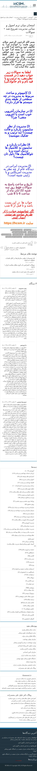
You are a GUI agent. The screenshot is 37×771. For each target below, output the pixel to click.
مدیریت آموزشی (29, 523)
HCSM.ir (7, 765)
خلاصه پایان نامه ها (29, 602)
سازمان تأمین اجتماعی (29, 652)
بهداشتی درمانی (29, 541)
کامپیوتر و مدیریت (6, 234)
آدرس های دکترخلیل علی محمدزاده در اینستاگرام (22, 717)
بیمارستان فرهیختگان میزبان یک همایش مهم (23, 703)
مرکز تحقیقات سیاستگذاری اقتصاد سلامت (22, 612)
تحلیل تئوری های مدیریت (27, 489)
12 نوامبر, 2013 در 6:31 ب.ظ (9, 401)
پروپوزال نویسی (29, 593)
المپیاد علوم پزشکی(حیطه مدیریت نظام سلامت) (20, 544)
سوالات (9, 35)
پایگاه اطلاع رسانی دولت (29, 636)
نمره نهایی (31, 584)
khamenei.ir (27, 675)
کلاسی (5, 35)
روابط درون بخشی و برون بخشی (25, 501)
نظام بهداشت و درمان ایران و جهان (24, 535)
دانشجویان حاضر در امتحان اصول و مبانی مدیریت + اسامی (14, 248)
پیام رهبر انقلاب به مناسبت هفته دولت (25, 681)
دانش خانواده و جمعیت (27, 495)
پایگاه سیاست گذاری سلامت (28, 649)
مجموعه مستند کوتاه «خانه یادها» (26, 683)
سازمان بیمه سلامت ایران (28, 655)
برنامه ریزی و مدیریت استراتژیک (25, 485)
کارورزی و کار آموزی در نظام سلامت (24, 520)
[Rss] (20, 768)
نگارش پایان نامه (29, 615)
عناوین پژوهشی (29, 609)
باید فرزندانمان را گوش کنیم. (26, 742)
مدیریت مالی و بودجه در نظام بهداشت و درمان (21, 532)
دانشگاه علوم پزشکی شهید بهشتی (26, 658)
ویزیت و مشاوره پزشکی (27, 497)
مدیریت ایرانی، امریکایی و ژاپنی (14, 236)
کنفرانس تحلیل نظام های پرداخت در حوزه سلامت (22, 698)
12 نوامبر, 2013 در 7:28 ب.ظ (9, 345)
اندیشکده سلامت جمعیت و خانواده (24, 569)
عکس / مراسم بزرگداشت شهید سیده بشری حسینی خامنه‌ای (19, 688)
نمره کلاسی (30, 581)
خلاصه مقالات (30, 605)
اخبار (32, 539)
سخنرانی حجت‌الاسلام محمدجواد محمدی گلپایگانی (22, 686)
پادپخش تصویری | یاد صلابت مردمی (26, 678)
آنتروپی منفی (28, 230)
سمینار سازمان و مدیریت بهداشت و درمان (22, 510)
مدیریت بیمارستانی (28, 526)
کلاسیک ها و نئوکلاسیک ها (30, 236)
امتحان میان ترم (32, 232)
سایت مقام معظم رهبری (29, 630)
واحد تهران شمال (31, 662)
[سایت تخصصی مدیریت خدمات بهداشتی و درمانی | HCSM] (18, 4)
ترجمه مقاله (30, 599)
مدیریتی (31, 562)
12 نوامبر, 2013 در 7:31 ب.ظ (9, 288)
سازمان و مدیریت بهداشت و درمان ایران (22, 507)
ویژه (33, 565)
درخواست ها (30, 574)
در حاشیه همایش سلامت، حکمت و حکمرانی (23, 701)
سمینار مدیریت (30, 513)
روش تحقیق (30, 504)
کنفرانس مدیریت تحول (29, 715)
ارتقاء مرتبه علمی (31, 710)
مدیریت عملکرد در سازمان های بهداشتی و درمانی (20, 529)
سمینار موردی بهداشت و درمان (25, 516)
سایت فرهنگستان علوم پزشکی (27, 633)
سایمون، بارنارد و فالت (31, 234)
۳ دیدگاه (31, 36)
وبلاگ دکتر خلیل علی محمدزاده (27, 668)
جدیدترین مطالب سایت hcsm (27, 720)
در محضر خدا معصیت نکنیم (19, 232)
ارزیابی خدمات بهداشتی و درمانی (25, 473)
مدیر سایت (31, 559)
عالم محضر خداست (18, 234)
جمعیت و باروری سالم (28, 549)
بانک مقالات (30, 590)
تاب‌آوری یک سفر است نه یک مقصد (23, 272)
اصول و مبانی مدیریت (20, 17)
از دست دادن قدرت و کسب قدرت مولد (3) (22, 243)
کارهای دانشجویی (29, 619)
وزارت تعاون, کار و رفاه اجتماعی (27, 646)
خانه (35, 17)
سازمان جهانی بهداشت (29, 639)
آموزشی (30, 17)
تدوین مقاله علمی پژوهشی (26, 596)
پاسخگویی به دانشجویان (27, 572)
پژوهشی (31, 588)
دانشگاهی (31, 552)
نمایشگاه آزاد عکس (30, 705)
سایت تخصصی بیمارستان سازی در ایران (24, 665)
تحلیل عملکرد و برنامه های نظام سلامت (23, 492)
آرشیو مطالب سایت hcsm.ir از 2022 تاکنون (24, 712)
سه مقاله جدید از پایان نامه (28, 708)
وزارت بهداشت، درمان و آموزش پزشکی (24, 642)
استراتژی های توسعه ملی (27, 476)
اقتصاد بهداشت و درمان (27, 482)
